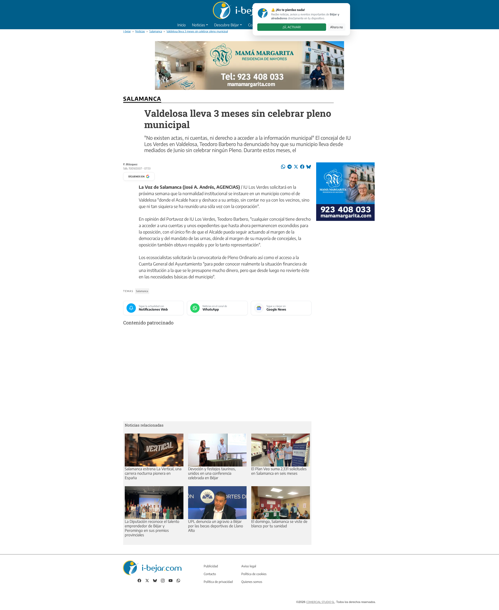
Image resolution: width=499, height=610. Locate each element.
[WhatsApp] (178, 580)
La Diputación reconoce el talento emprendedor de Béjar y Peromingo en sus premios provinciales (152, 528)
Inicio (181, 24)
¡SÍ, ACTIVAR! (292, 27)
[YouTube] (170, 580)
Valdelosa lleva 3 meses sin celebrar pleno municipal (197, 31)
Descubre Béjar (226, 24)
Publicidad (211, 566)
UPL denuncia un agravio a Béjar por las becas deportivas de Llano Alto (215, 526)
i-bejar (127, 31)
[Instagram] (162, 580)
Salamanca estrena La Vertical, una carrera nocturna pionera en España (153, 473)
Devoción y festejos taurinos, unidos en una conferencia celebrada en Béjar (212, 473)
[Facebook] (139, 580)
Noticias (198, 24)
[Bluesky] (155, 580)
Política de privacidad (218, 582)
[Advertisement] (217, 374)
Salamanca (155, 31)
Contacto (210, 574)
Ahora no (336, 27)
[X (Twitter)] (147, 580)
